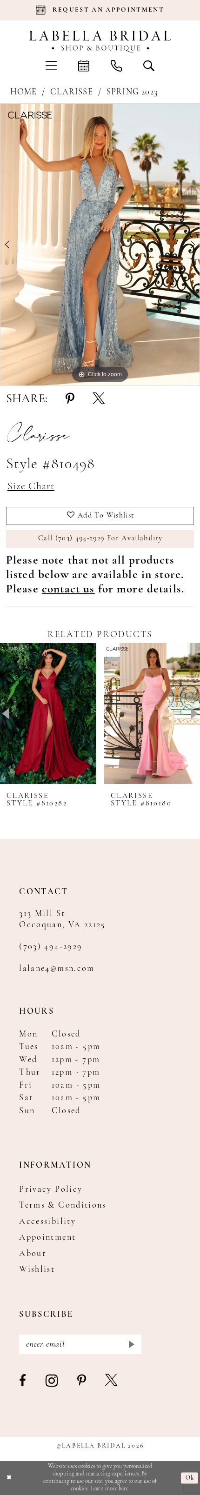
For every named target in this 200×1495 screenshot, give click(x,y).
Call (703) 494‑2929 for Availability (100, 538)
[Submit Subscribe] (130, 1344)
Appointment (47, 1237)
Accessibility (47, 1221)
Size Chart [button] (30, 487)
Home (23, 92)
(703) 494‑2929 (50, 947)
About (32, 1253)
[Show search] (149, 65)
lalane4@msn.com (56, 968)
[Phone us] (116, 65)
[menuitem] (51, 65)
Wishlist (37, 1269)
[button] (51, 65)
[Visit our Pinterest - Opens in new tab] (82, 1381)
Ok (190, 1478)
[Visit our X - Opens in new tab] (111, 1381)
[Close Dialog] (9, 1478)
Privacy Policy (50, 1189)
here (123, 1489)
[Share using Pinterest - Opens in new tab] (70, 399)
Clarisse (71, 92)
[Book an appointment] (83, 65)
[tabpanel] (100, 244)
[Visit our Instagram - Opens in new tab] (52, 1381)
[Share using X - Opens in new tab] (99, 399)
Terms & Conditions (63, 1205)
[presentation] (48, 713)
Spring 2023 (132, 92)
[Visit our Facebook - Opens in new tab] (23, 1381)
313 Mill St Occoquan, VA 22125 (62, 920)
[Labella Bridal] (100, 41)
